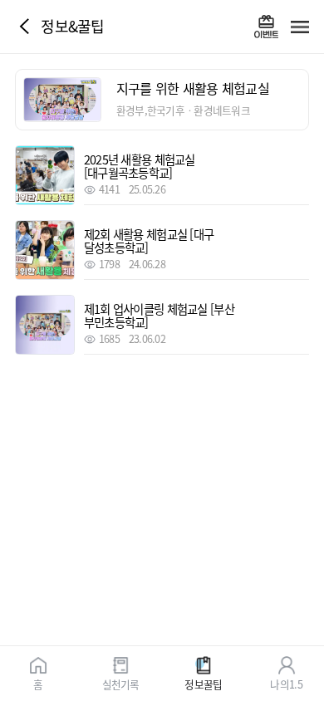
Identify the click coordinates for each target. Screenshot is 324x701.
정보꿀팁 (203, 683)
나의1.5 (286, 683)
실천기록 (121, 683)
